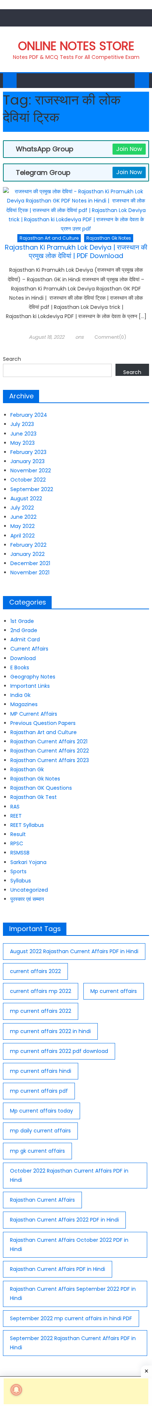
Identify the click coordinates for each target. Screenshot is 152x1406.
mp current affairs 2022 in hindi (50, 1031)
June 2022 (23, 517)
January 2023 (27, 461)
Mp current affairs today (41, 1110)
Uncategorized (29, 890)
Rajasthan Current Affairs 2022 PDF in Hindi (64, 1219)
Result (18, 834)
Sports (18, 871)
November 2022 (30, 470)
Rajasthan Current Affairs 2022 (49, 750)
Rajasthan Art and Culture (49, 238)
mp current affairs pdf (39, 1091)
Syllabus (20, 880)
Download (23, 658)
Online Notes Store (76, 46)
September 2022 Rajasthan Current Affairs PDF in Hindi (73, 1343)
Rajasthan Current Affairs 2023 (49, 760)
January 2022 (27, 554)
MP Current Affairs (33, 714)
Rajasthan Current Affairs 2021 (48, 741)
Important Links (30, 686)
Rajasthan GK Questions (41, 788)
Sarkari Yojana (28, 862)
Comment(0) (110, 337)
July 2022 (22, 507)
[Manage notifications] (16, 1390)
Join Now (129, 149)
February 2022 (28, 545)
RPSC (16, 843)
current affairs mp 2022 (40, 991)
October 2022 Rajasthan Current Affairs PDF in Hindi (69, 1175)
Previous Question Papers (43, 723)
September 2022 (31, 489)
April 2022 (22, 535)
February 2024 (28, 415)
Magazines (24, 704)
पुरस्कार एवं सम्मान (27, 899)
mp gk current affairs (37, 1151)
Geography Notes (32, 676)
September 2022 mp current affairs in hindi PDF (71, 1318)
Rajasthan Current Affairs (42, 1200)
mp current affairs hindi (40, 1071)
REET (16, 816)
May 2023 (22, 443)
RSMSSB (20, 852)
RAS (15, 806)
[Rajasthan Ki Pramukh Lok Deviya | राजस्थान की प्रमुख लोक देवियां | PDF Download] (76, 210)
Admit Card (25, 639)
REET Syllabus (27, 825)
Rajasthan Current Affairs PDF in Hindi (57, 1269)
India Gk (20, 695)
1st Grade (22, 621)
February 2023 (28, 452)
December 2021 (30, 563)
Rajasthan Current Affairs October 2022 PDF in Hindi (69, 1244)
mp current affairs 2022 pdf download (59, 1051)
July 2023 (22, 424)
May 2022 (22, 526)
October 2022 (28, 479)
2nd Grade (23, 630)
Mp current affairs (113, 991)
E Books (19, 667)
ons (79, 337)
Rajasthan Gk (27, 769)
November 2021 (29, 572)
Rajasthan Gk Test (33, 797)
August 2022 (26, 498)
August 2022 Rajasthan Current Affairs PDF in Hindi (74, 951)
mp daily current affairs (40, 1130)
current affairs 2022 (35, 971)
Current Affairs (29, 648)
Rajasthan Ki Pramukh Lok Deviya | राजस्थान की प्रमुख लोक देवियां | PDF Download (76, 251)
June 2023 (23, 433)
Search (12, 359)
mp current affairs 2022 (40, 1011)
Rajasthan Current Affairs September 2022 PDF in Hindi (73, 1293)
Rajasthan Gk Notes (108, 238)
